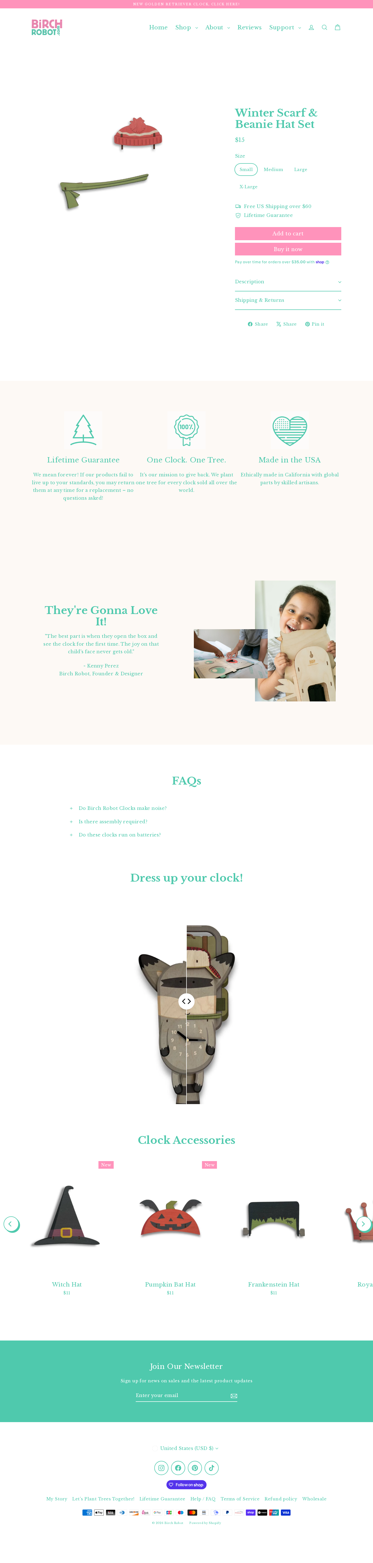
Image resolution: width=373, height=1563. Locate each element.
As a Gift (137, 810)
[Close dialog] (279, 724)
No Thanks (137, 825)
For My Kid (137, 771)
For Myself (137, 791)
